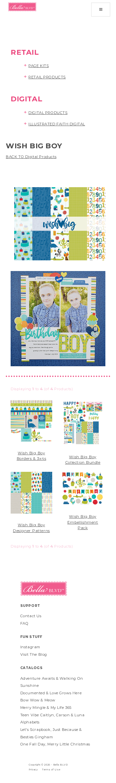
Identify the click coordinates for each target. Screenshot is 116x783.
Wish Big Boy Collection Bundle (83, 460)
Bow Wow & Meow (37, 700)
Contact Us (31, 616)
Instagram (30, 647)
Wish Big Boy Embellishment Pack (82, 522)
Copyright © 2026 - (41, 764)
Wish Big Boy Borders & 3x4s (31, 456)
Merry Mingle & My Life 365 (46, 707)
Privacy (33, 769)
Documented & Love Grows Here (51, 693)
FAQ (24, 623)
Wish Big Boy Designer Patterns (31, 528)
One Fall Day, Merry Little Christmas (55, 744)
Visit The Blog (33, 654)
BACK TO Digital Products (31, 156)
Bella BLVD (60, 764)
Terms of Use (51, 769)
